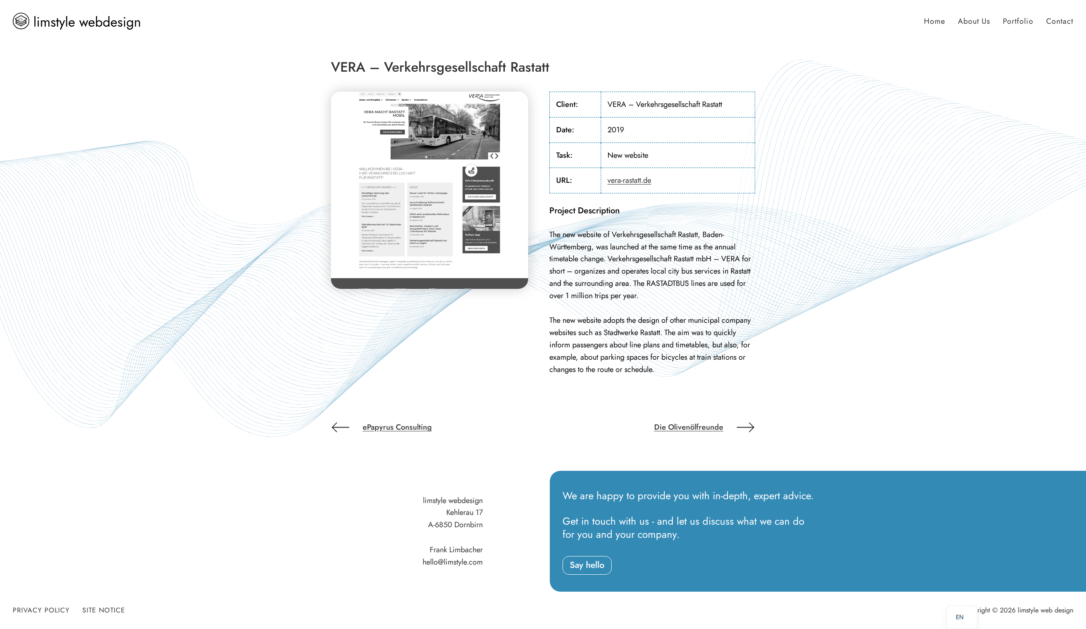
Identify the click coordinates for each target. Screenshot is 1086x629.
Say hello (587, 565)
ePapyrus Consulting (397, 427)
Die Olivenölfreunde (688, 427)
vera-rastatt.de (629, 180)
